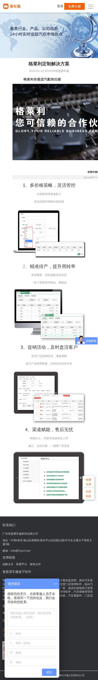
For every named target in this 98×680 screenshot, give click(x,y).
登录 (60, 6)
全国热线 (88, 494)
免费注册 (74, 6)
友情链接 (9, 557)
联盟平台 (21, 564)
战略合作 (8, 564)
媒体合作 (35, 564)
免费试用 (88, 482)
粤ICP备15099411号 (72, 675)
